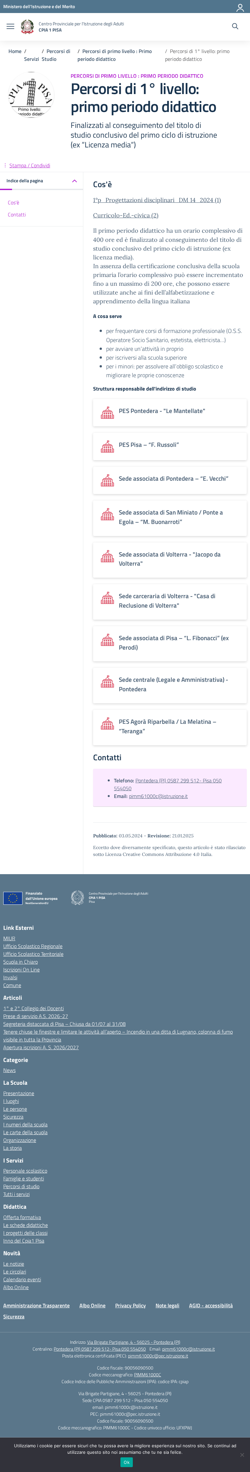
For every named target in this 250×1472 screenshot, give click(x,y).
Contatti (17, 214)
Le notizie (13, 1264)
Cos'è (13, 202)
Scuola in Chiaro (20, 962)
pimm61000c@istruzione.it (158, 796)
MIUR (9, 938)
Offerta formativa (22, 1217)
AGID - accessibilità (211, 1305)
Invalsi (10, 977)
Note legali (167, 1305)
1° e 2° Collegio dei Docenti (33, 1008)
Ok (127, 1462)
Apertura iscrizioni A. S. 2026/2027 (41, 1047)
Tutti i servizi (16, 1194)
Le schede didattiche (25, 1225)
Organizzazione (19, 1140)
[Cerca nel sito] (235, 27)
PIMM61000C (147, 1374)
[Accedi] (240, 6)
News (9, 1070)
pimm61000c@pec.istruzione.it (158, 1355)
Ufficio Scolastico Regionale (32, 946)
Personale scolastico (25, 1171)
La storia (12, 1148)
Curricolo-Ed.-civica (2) (126, 215)
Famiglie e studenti (23, 1178)
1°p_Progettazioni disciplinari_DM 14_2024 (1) (157, 200)
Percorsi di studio (21, 1186)
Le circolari (14, 1271)
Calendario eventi (22, 1279)
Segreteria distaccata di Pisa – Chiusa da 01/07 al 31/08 (64, 1024)
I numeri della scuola (25, 1124)
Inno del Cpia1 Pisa (23, 1241)
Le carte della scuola (25, 1132)
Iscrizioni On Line (21, 969)
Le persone (15, 1109)
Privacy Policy (130, 1305)
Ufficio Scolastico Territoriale (33, 954)
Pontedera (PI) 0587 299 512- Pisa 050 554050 (100, 1348)
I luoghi (11, 1101)
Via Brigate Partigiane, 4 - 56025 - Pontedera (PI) (133, 1342)
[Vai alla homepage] (27, 27)
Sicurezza (13, 1117)
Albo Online (16, 1287)
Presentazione (18, 1093)
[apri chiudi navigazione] (10, 27)
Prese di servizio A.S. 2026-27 (35, 1016)
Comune (12, 985)
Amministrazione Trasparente (36, 1305)
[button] (41, 181)
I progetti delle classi (25, 1233)
